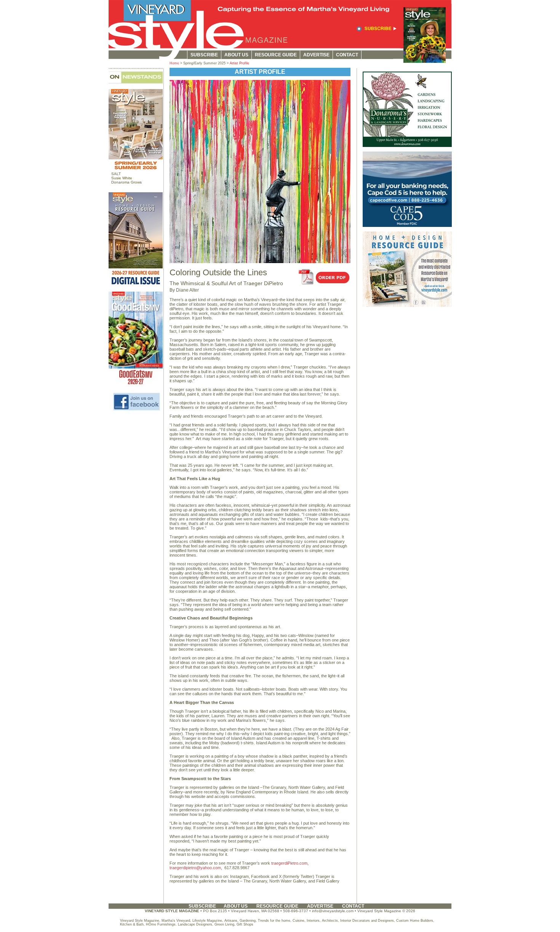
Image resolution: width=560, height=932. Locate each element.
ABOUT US (236, 54)
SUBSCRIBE (204, 54)
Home (174, 63)
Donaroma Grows (126, 182)
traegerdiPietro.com (289, 863)
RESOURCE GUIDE (276, 54)
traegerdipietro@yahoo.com (195, 867)
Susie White (121, 178)
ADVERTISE (316, 54)
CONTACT (347, 54)
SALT (116, 174)
